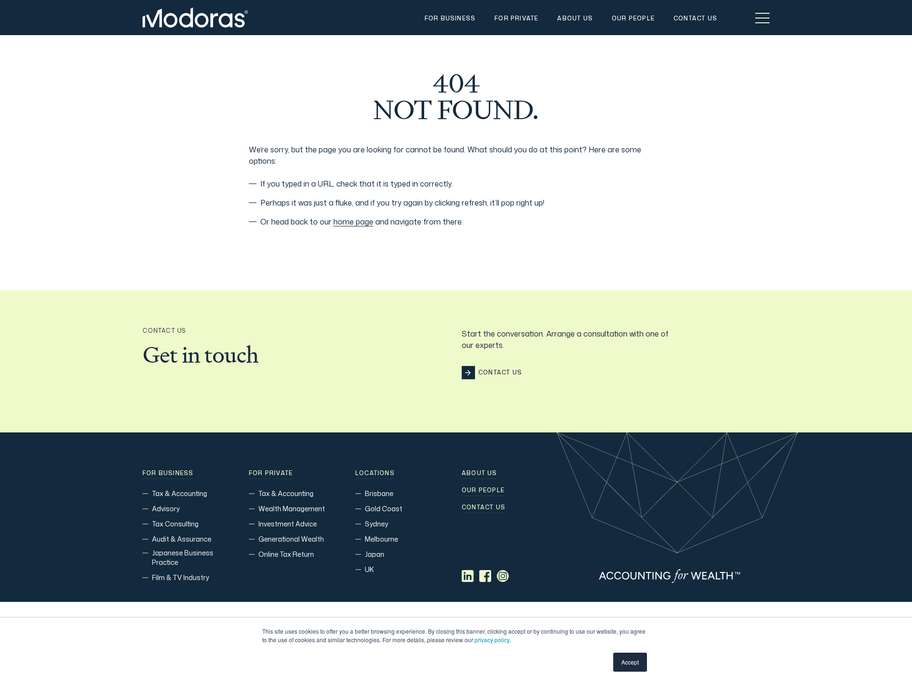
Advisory (166, 508)
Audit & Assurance (181, 538)
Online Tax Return (286, 554)
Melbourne (381, 538)
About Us (479, 473)
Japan (374, 554)
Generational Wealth (291, 538)
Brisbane (379, 493)
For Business (167, 473)
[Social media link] (468, 576)
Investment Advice (287, 523)
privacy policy (492, 640)
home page (353, 221)
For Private (271, 473)
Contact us (483, 507)
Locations (375, 473)
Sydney (376, 523)
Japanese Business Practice (182, 557)
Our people (483, 490)
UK (369, 569)
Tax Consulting (175, 523)
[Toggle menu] (762, 17)
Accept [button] (630, 662)
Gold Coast (383, 508)
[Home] (195, 18)
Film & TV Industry (180, 577)
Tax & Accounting (179, 493)
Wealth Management (291, 508)
